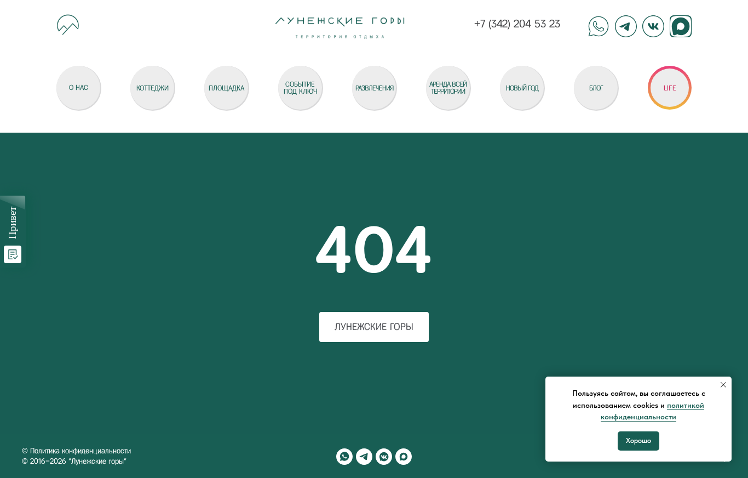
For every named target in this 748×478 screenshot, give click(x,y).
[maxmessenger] (403, 456)
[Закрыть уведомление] (723, 384)
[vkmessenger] (384, 456)
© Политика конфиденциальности (76, 451)
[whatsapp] (344, 456)
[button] (670, 87)
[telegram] (364, 456)
